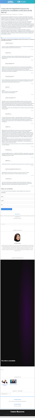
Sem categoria (21, 14)
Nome (2, 196)
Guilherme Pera (15, 14)
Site (2, 204)
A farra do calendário (17, 405)
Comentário (3, 192)
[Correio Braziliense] (11, 1)
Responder (32, 49)
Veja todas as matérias (17, 218)
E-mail (2, 200)
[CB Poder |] (21, 1)
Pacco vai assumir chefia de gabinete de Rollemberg (17, 401)
